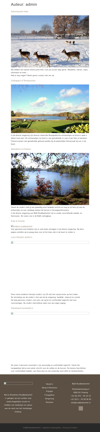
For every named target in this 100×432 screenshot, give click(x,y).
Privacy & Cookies (70, 428)
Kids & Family (18, 221)
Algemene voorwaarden (52, 428)
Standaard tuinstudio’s (22, 308)
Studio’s (49, 384)
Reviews (49, 402)
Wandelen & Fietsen (21, 149)
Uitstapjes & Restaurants (23, 81)
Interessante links (19, 11)
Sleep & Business (49, 388)
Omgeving (49, 399)
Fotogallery (50, 395)
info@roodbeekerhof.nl (81, 403)
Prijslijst (49, 391)
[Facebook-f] (81, 408)
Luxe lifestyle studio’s (21, 237)
